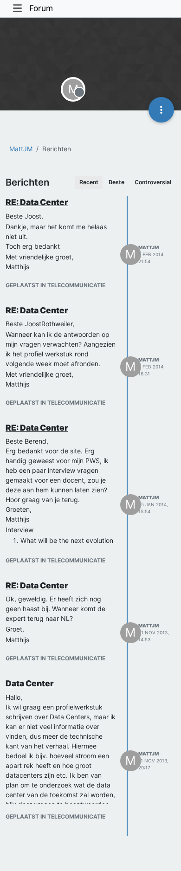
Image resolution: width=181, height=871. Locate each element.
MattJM (148, 247)
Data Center (30, 683)
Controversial (153, 182)
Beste (116, 182)
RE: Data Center (37, 202)
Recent (88, 182)
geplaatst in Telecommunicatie (55, 285)
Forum (41, 8)
